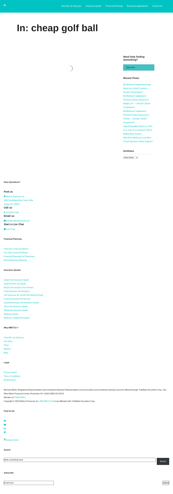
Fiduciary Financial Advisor (16, 249)
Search (163, 461)
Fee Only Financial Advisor (16, 253)
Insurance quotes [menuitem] (93, 6)
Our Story (8, 341)
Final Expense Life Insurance (17, 291)
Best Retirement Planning (15, 260)
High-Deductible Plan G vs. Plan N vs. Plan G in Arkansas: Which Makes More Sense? (137, 130)
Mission (7, 349)
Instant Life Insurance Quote (16, 280)
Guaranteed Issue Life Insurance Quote (21, 303)
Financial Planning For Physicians (19, 256)
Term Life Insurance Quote (15, 306)
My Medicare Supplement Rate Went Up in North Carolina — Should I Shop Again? (137, 88)
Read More (22, 101)
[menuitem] (168, 6)
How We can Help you (14, 337)
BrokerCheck (10, 380)
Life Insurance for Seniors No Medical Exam (23, 295)
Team (6, 345)
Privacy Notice (10, 372)
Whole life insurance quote (16, 310)
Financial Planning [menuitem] (114, 6)
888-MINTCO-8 (46, 401)
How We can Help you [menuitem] (71, 6)
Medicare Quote (11, 314)
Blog (6, 353)
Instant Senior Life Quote (15, 284)
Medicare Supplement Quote (17, 318)
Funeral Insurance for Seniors (17, 299)
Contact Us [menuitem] (157, 6)
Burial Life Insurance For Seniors (18, 287)
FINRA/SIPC (20, 397)
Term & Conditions (12, 376)
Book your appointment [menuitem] (137, 6)
